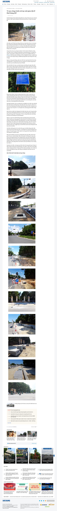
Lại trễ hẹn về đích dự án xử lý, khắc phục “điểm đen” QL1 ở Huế (32, 438)
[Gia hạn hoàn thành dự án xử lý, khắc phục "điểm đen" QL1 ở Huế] (11, 434)
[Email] (35, 426)
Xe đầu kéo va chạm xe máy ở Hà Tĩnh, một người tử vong (47, 461)
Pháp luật (19, 4)
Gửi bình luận (34, 443)
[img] (21, 32)
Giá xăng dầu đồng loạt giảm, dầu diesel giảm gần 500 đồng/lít (45, 478)
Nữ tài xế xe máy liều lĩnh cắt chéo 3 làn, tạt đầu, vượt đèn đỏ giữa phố (46, 474)
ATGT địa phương (19, 8)
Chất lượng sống (24, 4)
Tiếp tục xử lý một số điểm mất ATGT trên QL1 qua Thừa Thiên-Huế (21, 438)
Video (48, 4)
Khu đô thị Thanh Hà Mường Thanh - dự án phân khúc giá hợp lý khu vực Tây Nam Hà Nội (23, 496)
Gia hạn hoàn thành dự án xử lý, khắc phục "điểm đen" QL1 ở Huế (11, 438)
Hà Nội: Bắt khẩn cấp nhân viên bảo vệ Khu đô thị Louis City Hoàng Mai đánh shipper (12, 478)
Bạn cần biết (6, 496)
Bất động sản (41, 2)
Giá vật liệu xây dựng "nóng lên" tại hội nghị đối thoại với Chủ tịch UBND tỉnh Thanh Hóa (23, 416)
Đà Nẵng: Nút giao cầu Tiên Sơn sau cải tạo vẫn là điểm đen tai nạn (26, 403)
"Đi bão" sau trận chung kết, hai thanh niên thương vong (11, 470)
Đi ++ (45, 4)
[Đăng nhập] (47, 1)
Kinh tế (16, 4)
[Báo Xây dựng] (6, 2)
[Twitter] (33, 426)
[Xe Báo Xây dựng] (51, 504)
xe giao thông (36, 2)
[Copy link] (36, 426)
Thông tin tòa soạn (51, 500)
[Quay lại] (7, 426)
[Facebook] (32, 426)
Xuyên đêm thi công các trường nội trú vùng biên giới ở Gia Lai (21, 414)
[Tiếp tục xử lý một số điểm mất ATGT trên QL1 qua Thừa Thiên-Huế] (22, 434)
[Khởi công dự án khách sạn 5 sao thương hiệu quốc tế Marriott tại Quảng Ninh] (9, 486)
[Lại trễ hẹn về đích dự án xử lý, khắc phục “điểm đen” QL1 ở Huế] (32, 434)
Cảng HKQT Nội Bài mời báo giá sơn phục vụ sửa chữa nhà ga (22, 492)
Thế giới (42, 4)
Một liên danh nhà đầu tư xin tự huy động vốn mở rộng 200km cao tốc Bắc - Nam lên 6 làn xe (29, 478)
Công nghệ (38, 4)
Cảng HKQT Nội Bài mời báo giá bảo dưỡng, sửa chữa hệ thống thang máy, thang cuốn (35, 492)
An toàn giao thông (46, 2)
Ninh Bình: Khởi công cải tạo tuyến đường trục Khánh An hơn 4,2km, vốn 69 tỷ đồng (29, 469)
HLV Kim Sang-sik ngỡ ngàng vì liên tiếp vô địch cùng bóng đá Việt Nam (46, 470)
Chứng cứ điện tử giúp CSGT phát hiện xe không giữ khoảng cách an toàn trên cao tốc (12, 474)
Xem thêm (9, 422)
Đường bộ (9, 55)
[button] (27, 464)
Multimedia (51, 4)
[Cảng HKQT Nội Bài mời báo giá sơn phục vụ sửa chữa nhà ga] (22, 486)
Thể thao (34, 4)
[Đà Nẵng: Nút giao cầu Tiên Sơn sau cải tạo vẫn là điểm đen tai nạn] (10, 405)
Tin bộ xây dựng (52, 2)
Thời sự (5, 4)
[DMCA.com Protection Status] (47, 506)
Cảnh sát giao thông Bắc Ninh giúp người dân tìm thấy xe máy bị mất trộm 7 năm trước (29, 474)
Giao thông (12, 4)
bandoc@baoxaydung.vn (26, 506)
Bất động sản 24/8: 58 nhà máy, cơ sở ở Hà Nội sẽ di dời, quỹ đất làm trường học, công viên (35, 461)
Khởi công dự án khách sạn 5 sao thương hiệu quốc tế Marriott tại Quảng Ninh (9, 492)
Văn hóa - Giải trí (30, 4)
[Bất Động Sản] (43, 505)
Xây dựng (8, 4)
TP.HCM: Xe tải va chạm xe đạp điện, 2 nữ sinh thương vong (22, 461)
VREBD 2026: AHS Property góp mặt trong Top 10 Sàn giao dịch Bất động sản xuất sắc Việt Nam (47, 492)
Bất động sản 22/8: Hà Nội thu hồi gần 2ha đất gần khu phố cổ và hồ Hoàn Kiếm (10, 461)
